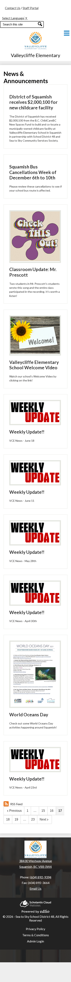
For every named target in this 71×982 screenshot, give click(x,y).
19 (16, 819)
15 (43, 810)
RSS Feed (16, 804)
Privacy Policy (35, 929)
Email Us (35, 888)
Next (43, 819)
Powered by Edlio (35, 910)
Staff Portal (30, 8)
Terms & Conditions (35, 935)
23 (33, 819)
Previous (15, 810)
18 (8, 819)
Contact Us (12, 8)
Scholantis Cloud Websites (35, 902)
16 (51, 810)
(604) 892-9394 (40, 877)
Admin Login (35, 941)
